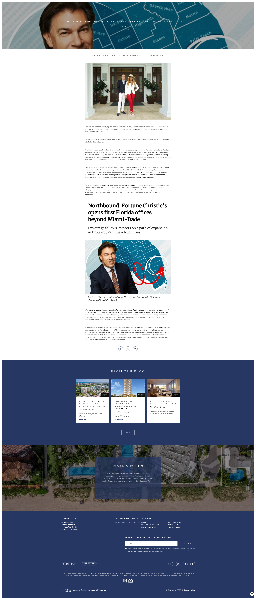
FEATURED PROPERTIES (151, 525)
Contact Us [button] (128, 489)
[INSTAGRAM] (178, 564)
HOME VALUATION (148, 527)
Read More (84, 419)
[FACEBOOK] (170, 564)
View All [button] (128, 432)
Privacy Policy (159, 551)
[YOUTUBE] (185, 564)
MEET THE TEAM (174, 522)
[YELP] (192, 564)
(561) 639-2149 (67, 522)
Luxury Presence (98, 590)
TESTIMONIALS (174, 527)
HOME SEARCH (174, 525)
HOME (143, 522)
